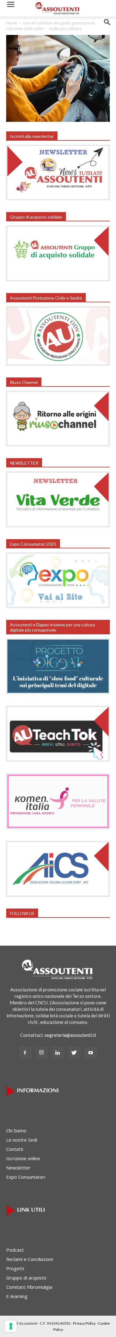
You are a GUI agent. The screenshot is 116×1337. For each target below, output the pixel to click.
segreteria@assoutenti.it (70, 1035)
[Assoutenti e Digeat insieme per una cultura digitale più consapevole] (58, 692)
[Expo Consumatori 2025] (58, 606)
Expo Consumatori (25, 1177)
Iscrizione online (23, 1158)
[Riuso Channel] (58, 444)
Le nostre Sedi (21, 1140)
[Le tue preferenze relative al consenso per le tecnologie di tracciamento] (11, 1326)
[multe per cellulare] (58, 120)
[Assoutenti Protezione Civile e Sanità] (58, 364)
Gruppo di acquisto (26, 1278)
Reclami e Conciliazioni (29, 1259)
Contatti (14, 1149)
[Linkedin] (58, 1053)
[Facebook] (25, 1053)
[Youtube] (91, 1053)
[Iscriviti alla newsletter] (58, 198)
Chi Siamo (16, 1130)
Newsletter (18, 1168)
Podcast (15, 1250)
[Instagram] (42, 1052)
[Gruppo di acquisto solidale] (58, 279)
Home (11, 23)
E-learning (17, 1296)
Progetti (15, 1268)
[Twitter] (74, 1053)
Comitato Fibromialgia (29, 1287)
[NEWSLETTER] (58, 525)
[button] (107, 27)
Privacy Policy (84, 1323)
